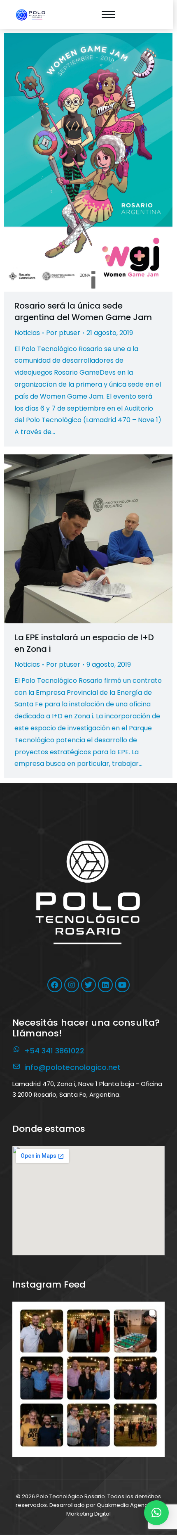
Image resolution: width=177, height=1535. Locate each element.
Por (63, 332)
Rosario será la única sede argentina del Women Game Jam (83, 311)
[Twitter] (88, 984)
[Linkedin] (105, 984)
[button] (88, 1378)
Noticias (27, 332)
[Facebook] (54, 984)
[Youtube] (122, 984)
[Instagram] (71, 984)
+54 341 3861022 (54, 1051)
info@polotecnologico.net (72, 1067)
